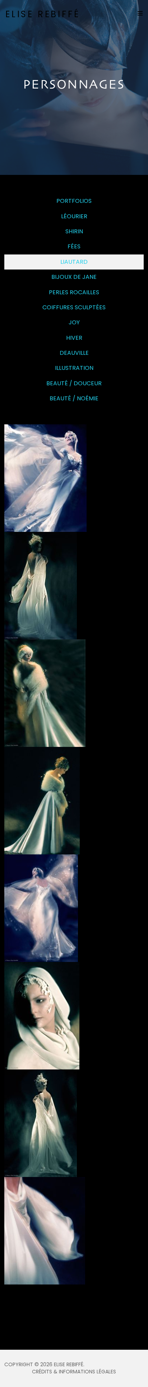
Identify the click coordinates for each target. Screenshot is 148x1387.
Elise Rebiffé (42, 14)
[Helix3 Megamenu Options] (140, 14)
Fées (74, 246)
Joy (74, 322)
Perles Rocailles (74, 292)
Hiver (74, 338)
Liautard (74, 262)
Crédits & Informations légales (74, 1371)
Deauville (74, 353)
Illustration (74, 368)
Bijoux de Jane (74, 277)
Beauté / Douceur (74, 383)
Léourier (74, 216)
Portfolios (74, 201)
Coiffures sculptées (74, 307)
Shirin (74, 231)
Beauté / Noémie (74, 398)
